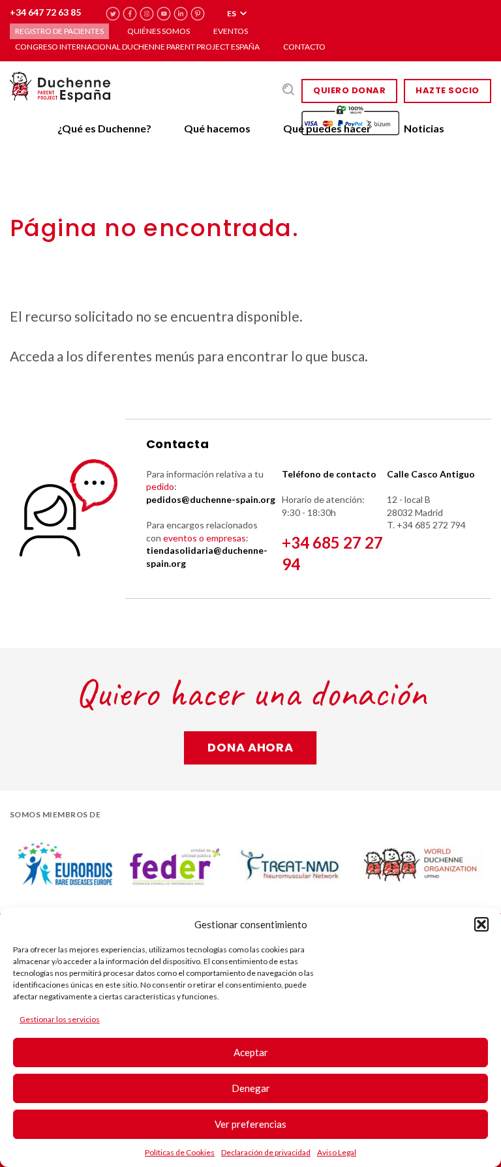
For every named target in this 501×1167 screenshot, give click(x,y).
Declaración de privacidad (266, 1152)
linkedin (181, 14)
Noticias (424, 128)
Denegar (251, 1088)
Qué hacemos (217, 128)
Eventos (230, 31)
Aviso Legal (336, 1152)
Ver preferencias (250, 1124)
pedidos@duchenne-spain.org (210, 499)
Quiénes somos (158, 31)
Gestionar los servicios (60, 1019)
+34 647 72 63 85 (45, 12)
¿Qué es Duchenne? (104, 128)
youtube (164, 14)
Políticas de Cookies (180, 1152)
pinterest (198, 14)
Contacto (304, 47)
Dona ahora (250, 747)
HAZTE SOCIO (447, 90)
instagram (147, 14)
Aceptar (251, 1052)
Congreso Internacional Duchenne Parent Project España (137, 47)
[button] (481, 924)
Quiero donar (349, 90)
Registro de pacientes (59, 31)
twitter (113, 14)
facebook (130, 14)
